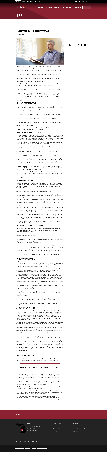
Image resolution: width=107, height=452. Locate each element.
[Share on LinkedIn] (78, 45)
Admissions (49, 7)
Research (56, 7)
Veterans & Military (57, 428)
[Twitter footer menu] (29, 441)
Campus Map (75, 431)
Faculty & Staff (57, 426)
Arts (63, 7)
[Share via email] (85, 45)
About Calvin (37, 1)
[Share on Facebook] (74, 45)
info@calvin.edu (32, 428)
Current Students (57, 423)
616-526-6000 (32, 426)
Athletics (68, 7)
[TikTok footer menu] (37, 441)
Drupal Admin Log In (42, 448)
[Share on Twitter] (81, 45)
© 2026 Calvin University (20, 448)
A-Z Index (56, 431)
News (23, 1)
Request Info (77, 1)
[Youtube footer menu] (33, 441)
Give (91, 1)
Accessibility (34, 448)
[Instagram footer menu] (17, 441)
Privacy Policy (28, 448)
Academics (40, 7)
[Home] (21, 5)
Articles (20, 24)
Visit (83, 1)
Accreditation (75, 423)
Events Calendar (30, 1)
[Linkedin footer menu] (25, 441)
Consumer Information (77, 426)
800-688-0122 (39, 426)
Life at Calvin (77, 7)
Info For (17, 1)
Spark (17, 24)
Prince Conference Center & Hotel (80, 428)
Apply (87, 1)
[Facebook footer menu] (21, 441)
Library (55, 434)
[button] (86, 7)
